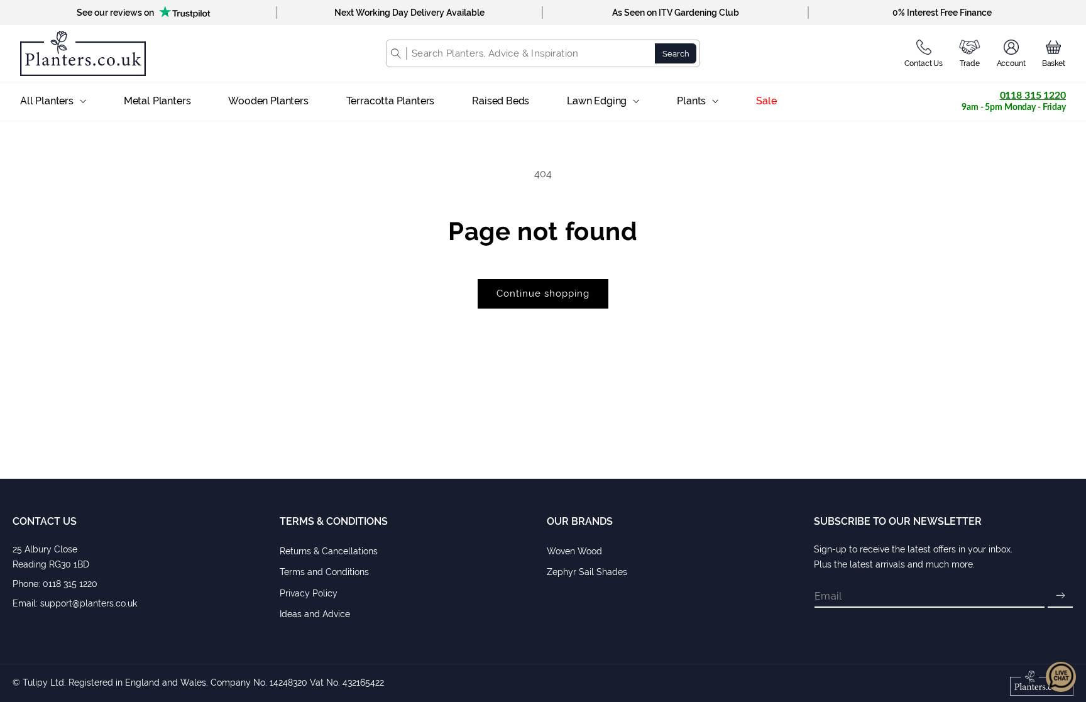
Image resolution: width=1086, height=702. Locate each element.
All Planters (47, 101)
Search (675, 53)
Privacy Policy (308, 593)
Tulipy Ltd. (44, 682)
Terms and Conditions (324, 572)
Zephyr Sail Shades (587, 572)
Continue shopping (543, 293)
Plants (691, 101)
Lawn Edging (597, 101)
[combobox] (531, 53)
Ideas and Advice (315, 614)
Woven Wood (574, 551)
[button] (1053, 53)
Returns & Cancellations (329, 551)
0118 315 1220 (1033, 95)
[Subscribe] (1060, 596)
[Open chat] (1061, 677)
